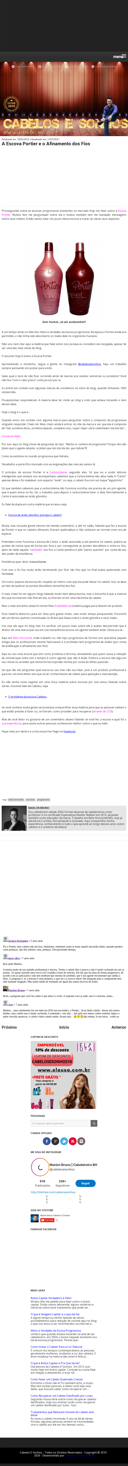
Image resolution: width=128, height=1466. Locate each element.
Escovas (30, 799)
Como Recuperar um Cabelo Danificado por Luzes (62, 1396)
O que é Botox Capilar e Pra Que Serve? (55, 1363)
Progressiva (43, 799)
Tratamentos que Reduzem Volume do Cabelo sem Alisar (62, 1413)
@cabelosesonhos (89, 364)
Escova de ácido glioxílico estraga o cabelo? (35, 515)
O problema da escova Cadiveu (27, 697)
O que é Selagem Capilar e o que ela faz (55, 1314)
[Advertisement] (64, 26)
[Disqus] (64, 891)
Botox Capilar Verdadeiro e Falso (51, 1298)
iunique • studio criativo (79, 1455)
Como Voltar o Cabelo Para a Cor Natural (56, 1347)
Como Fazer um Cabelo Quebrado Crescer (57, 1379)
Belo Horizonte (16, 799)
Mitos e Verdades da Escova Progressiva (56, 1330)
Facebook (70, 731)
